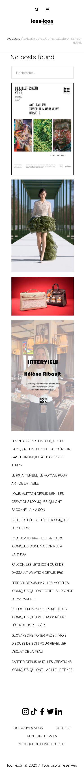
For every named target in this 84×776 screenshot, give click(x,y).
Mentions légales (42, 736)
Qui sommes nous (28, 728)
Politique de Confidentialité (42, 744)
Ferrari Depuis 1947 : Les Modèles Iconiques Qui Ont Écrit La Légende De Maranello (42, 591)
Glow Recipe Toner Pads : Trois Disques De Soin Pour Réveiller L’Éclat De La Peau (39, 643)
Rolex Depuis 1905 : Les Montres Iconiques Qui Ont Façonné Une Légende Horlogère (39, 617)
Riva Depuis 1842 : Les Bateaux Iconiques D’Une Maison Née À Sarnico (36, 546)
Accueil (13, 39)
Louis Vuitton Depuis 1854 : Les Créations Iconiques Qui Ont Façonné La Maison (37, 501)
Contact (63, 728)
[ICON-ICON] (42, 21)
